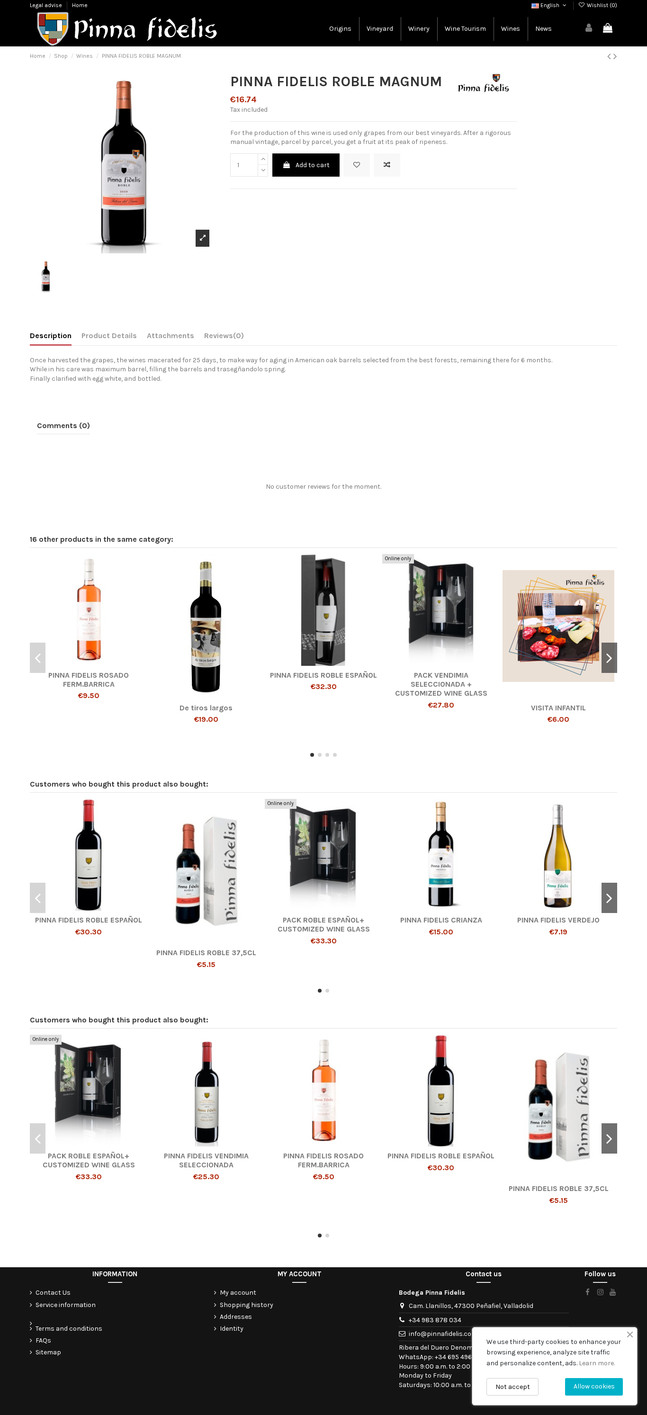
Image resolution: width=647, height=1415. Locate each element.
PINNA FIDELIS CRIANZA (441, 919)
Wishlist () (601, 5)
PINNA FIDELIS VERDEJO (558, 919)
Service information (66, 1305)
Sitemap (48, 1352)
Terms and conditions (69, 1329)
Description (51, 335)
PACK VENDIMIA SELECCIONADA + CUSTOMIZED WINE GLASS (441, 684)
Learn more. (597, 1363)
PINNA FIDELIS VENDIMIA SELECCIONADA (206, 1160)
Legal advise (46, 5)
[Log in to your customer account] (589, 28)
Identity (231, 1329)
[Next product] (615, 56)
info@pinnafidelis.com (443, 1334)
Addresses (236, 1317)
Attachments (170, 335)
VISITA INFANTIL (558, 707)
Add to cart (313, 165)
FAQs (43, 1340)
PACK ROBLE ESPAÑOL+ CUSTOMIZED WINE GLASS (324, 924)
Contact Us (53, 1293)
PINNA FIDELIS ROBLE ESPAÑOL (323, 675)
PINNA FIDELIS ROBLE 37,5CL (206, 952)
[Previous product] (610, 56)
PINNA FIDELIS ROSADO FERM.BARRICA (88, 680)
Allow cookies (594, 1386)
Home (80, 5)
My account (238, 1293)
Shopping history (246, 1305)
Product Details (109, 335)
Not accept (512, 1387)
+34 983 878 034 (435, 1320)
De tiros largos (206, 707)
